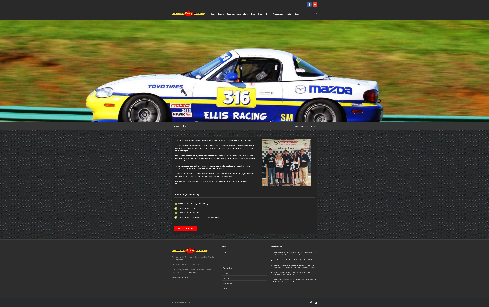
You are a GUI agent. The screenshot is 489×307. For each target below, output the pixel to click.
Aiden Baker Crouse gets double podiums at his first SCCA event (294, 260)
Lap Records (227, 278)
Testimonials (278, 14)
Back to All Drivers (186, 229)
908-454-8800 (186, 272)
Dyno (253, 14)
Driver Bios (303, 126)
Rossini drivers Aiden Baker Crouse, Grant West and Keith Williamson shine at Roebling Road (291, 273)
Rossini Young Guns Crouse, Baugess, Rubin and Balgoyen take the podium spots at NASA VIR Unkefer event (294, 254)
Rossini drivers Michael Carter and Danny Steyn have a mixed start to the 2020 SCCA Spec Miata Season (295, 281)
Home (213, 14)
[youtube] (315, 4)
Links (297, 14)
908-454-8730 (198, 272)
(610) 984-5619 (177, 259)
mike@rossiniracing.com (180, 277)
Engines (221, 14)
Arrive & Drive (242, 14)
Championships (228, 283)
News (268, 14)
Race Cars (231, 14)
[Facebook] (309, 4)
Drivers (260, 14)
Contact (289, 14)
